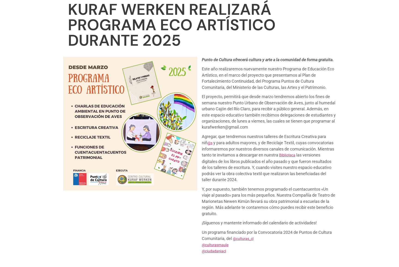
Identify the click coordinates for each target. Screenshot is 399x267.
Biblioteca (287, 155)
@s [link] (209, 143)
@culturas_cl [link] (243, 239)
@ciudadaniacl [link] (214, 251)
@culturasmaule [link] (215, 245)
